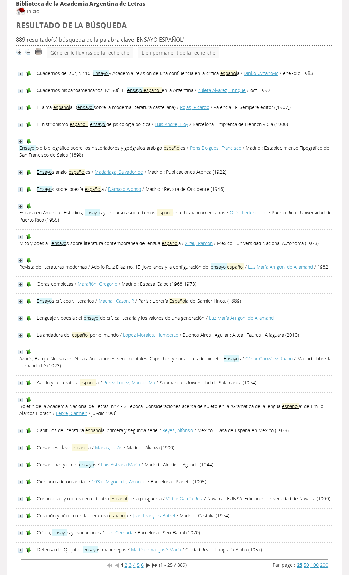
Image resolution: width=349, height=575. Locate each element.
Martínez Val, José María (156, 549)
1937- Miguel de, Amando (119, 481)
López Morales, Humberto (150, 335)
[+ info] (20, 74)
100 (314, 565)
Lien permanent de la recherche (178, 52)
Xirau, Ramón (199, 243)
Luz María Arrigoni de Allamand (280, 266)
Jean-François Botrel (154, 515)
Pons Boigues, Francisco (215, 148)
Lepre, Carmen (71, 413)
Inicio (32, 11)
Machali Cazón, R (116, 301)
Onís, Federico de (248, 212)
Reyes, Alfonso (177, 430)
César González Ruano (269, 358)
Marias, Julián (108, 447)
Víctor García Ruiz (184, 498)
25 (299, 565)
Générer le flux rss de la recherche (90, 52)
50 (306, 565)
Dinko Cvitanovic (261, 73)
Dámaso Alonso (124, 189)
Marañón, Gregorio (97, 284)
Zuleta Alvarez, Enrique (222, 90)
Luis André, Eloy (171, 124)
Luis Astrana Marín (120, 464)
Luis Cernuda (119, 532)
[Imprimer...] (39, 52)
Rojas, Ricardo (194, 107)
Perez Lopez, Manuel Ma (129, 382)
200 (324, 565)
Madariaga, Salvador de (119, 172)
